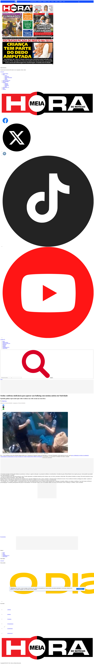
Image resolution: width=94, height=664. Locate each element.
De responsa (7, 76)
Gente (49, 1)
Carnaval (4, 89)
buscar (51, 377)
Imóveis (6, 79)
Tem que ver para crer (6, 80)
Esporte (4, 554)
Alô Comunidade (6, 81)
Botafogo (6, 83)
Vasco (6, 86)
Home (4, 88)
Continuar (80, 588)
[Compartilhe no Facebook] (3, 405)
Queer (56, 1)
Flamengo (6, 84)
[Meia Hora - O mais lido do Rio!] (47, 116)
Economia (40, 1)
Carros (60, 1)
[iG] (15, 2)
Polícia (6, 75)
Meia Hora (4, 401)
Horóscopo (4, 344)
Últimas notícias (5, 73)
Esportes (44, 1)
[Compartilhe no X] (3, 407)
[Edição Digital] (27, 65)
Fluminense (7, 85)
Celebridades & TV (6, 347)
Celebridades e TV (6, 87)
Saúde (6, 78)
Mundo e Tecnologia (8, 77)
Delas (52, 1)
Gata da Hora (5, 348)
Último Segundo (33, 1)
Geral (4, 74)
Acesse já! (2, 71)
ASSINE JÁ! (2, 339)
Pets (64, 1)
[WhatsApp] (3, 409)
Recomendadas (3, 536)
